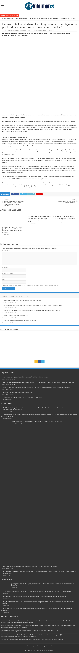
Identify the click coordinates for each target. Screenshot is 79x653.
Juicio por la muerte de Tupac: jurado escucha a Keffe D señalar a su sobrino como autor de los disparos (13, 229)
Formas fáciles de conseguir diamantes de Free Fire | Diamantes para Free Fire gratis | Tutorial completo (33, 305)
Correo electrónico (8, 273)
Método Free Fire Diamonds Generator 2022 (16, 315)
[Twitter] (43, 361)
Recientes (4, 296)
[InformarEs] (39, 5)
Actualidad (14, 30)
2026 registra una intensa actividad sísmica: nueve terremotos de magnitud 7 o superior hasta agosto (39, 219)
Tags (27, 296)
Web (3, 279)
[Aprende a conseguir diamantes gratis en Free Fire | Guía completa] (2, 300)
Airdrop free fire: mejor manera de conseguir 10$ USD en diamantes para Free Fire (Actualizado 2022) (32, 310)
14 (15, 317)
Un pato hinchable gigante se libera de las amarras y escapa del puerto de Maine (30, 566)
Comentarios (19, 296)
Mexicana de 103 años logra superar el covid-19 (66, 201)
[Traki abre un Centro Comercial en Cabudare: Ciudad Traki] (2, 320)
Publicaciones (9, 18)
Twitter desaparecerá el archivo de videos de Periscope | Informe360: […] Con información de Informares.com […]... (33, 639)
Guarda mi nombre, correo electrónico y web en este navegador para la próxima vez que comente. (31, 285)
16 (15, 312)
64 (15, 302)
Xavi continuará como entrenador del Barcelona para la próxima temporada (36, 421)
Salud (29, 30)
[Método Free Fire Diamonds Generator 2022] (2, 315)
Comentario (6, 250)
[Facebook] (39, 361)
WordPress (37, 646)
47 (15, 307)
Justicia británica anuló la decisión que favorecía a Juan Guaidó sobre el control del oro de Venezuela (14, 202)
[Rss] (36, 361)
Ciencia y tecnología (22, 30)
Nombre (5, 267)
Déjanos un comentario (40, 30)
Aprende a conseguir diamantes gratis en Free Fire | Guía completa (22, 300)
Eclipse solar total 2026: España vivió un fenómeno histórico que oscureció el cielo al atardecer (64, 218)
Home (3, 18)
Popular (12, 296)
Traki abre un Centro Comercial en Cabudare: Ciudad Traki (20, 320)
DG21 (50, 646)
